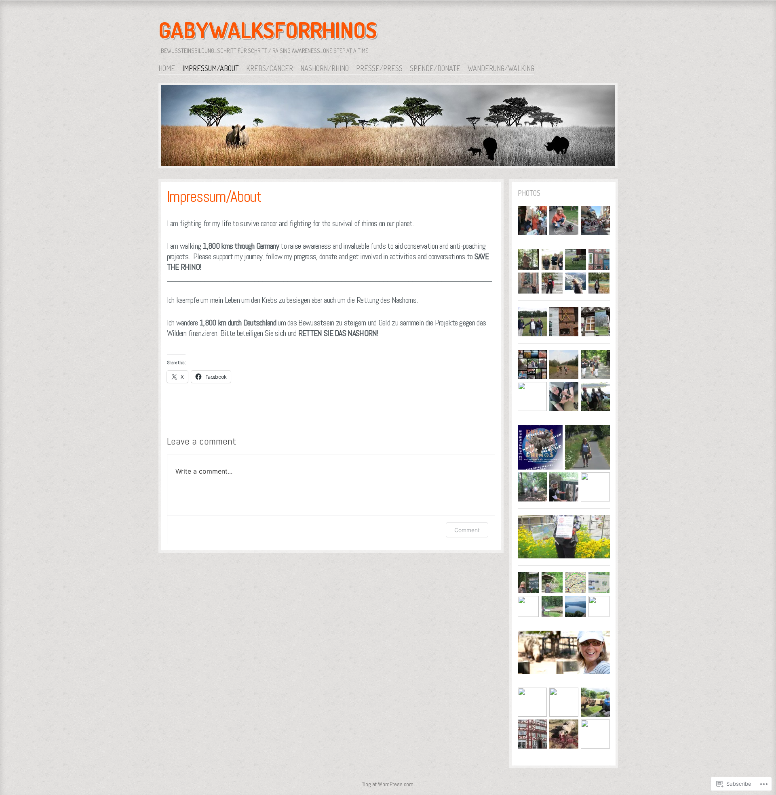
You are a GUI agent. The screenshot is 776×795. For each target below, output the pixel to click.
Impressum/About (210, 68)
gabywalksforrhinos (267, 30)
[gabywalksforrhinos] (388, 127)
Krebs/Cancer (269, 68)
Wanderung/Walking (501, 68)
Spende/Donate (435, 68)
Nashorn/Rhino (324, 68)
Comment (467, 530)
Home (166, 68)
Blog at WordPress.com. (388, 784)
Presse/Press (379, 68)
